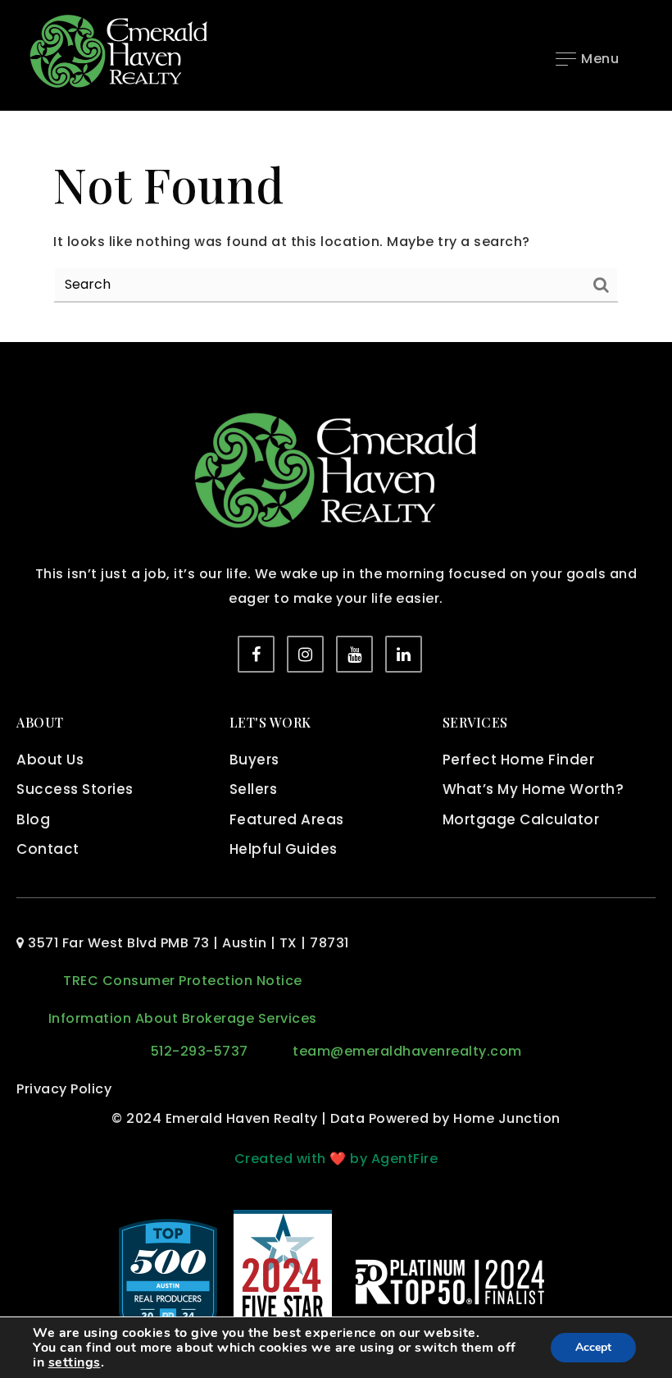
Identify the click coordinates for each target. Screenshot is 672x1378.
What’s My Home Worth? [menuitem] (533, 789)
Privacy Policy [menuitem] (63, 1088)
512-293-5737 (199, 1051)
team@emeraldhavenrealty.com (407, 1051)
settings (74, 1362)
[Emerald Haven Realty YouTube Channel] (354, 654)
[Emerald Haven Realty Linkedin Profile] (403, 654)
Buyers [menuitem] (254, 759)
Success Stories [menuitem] (75, 789)
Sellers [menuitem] (253, 789)
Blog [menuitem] (33, 819)
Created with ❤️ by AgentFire (336, 1158)
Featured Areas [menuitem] (286, 819)
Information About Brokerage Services (182, 1018)
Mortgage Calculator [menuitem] (521, 819)
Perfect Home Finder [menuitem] (519, 759)
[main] (336, 227)
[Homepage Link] (119, 50)
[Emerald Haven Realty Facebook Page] (256, 654)
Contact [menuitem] (47, 849)
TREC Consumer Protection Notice (182, 980)
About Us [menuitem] (50, 759)
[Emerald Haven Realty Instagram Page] (305, 654)
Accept (593, 1347)
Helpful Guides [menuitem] (283, 849)
